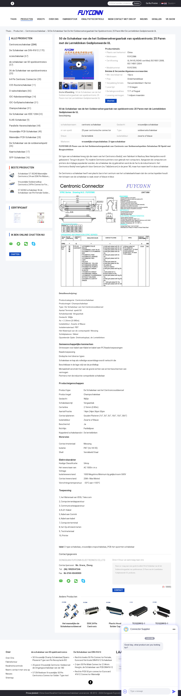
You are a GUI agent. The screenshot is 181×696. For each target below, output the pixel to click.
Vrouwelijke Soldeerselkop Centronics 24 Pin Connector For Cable (32, 184)
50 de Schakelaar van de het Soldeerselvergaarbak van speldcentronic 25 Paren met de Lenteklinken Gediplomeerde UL (80, 95)
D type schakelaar (72, 547)
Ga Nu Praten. (152, 3)
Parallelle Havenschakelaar (22, 125)
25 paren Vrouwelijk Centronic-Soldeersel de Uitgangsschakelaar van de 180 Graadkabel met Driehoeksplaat (51, 667)
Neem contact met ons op (122, 19)
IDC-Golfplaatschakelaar (21, 102)
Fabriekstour (70, 19)
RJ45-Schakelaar (17, 120)
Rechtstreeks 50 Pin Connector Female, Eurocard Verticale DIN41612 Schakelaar (93, 658)
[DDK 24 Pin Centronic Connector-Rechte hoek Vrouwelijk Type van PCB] (92, 611)
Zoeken (137, 3)
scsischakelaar (16, 56)
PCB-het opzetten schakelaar (120, 547)
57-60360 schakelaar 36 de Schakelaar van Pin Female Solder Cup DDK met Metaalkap (33, 193)
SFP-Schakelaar (17, 157)
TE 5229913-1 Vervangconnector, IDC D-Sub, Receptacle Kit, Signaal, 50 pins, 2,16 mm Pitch (162, 625)
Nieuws (143, 19)
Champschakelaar (18, 108)
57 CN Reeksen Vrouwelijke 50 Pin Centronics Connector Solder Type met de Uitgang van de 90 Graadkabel (51, 674)
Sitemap (10, 678)
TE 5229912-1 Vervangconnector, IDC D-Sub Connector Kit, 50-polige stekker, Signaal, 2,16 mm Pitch (139, 625)
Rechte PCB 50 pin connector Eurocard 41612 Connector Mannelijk (93, 672)
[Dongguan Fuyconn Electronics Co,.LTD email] (12, 244)
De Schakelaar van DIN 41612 (24, 50)
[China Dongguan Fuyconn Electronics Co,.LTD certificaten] (17, 217)
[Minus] (174, 629)
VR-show (170, 19)
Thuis (13, 19)
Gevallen (156, 19)
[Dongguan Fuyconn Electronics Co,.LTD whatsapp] (20, 244)
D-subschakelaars (18, 91)
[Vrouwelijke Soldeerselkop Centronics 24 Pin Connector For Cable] (12, 183)
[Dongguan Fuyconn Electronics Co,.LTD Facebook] (12, 3)
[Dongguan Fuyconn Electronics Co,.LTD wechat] (27, 244)
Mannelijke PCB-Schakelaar (22, 137)
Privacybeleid (32, 693)
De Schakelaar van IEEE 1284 (23, 114)
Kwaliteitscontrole (92, 19)
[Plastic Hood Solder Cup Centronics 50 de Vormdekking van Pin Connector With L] (115, 611)
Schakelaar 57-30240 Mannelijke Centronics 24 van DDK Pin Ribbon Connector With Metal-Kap (33, 176)
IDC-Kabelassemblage (20, 96)
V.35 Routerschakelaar (20, 85)
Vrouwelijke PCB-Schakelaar (23, 131)
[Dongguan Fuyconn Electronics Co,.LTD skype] (35, 244)
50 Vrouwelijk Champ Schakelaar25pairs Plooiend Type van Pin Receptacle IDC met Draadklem (51, 659)
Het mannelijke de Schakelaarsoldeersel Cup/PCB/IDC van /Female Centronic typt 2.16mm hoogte (70, 625)
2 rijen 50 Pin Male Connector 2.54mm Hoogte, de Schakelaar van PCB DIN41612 (94, 665)
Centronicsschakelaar (35, 31)
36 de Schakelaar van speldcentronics (28, 70)
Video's (41, 19)
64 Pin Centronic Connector (23, 79)
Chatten (110, 101)
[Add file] (125, 691)
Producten (27, 19)
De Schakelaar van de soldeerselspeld (28, 143)
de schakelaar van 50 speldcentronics (28, 62)
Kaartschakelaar (17, 151)
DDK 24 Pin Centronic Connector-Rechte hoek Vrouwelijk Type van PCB (92, 625)
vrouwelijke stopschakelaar (94, 547)
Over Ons (53, 19)
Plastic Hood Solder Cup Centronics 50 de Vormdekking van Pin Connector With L (115, 625)
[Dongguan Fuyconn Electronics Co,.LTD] (90, 12)
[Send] (174, 691)
